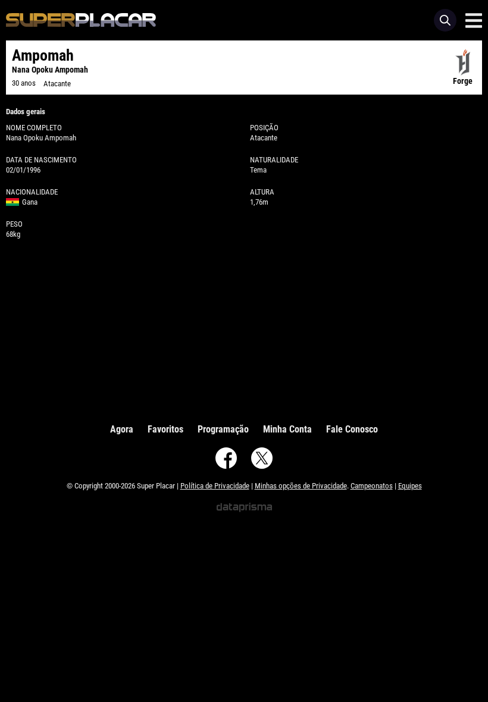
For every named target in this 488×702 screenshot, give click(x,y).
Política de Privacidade (214, 485)
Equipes (410, 485)
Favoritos (165, 429)
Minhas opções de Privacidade (301, 485)
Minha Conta (287, 429)
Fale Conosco (352, 429)
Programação (223, 429)
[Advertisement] (244, 328)
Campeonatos (372, 485)
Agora (121, 429)
